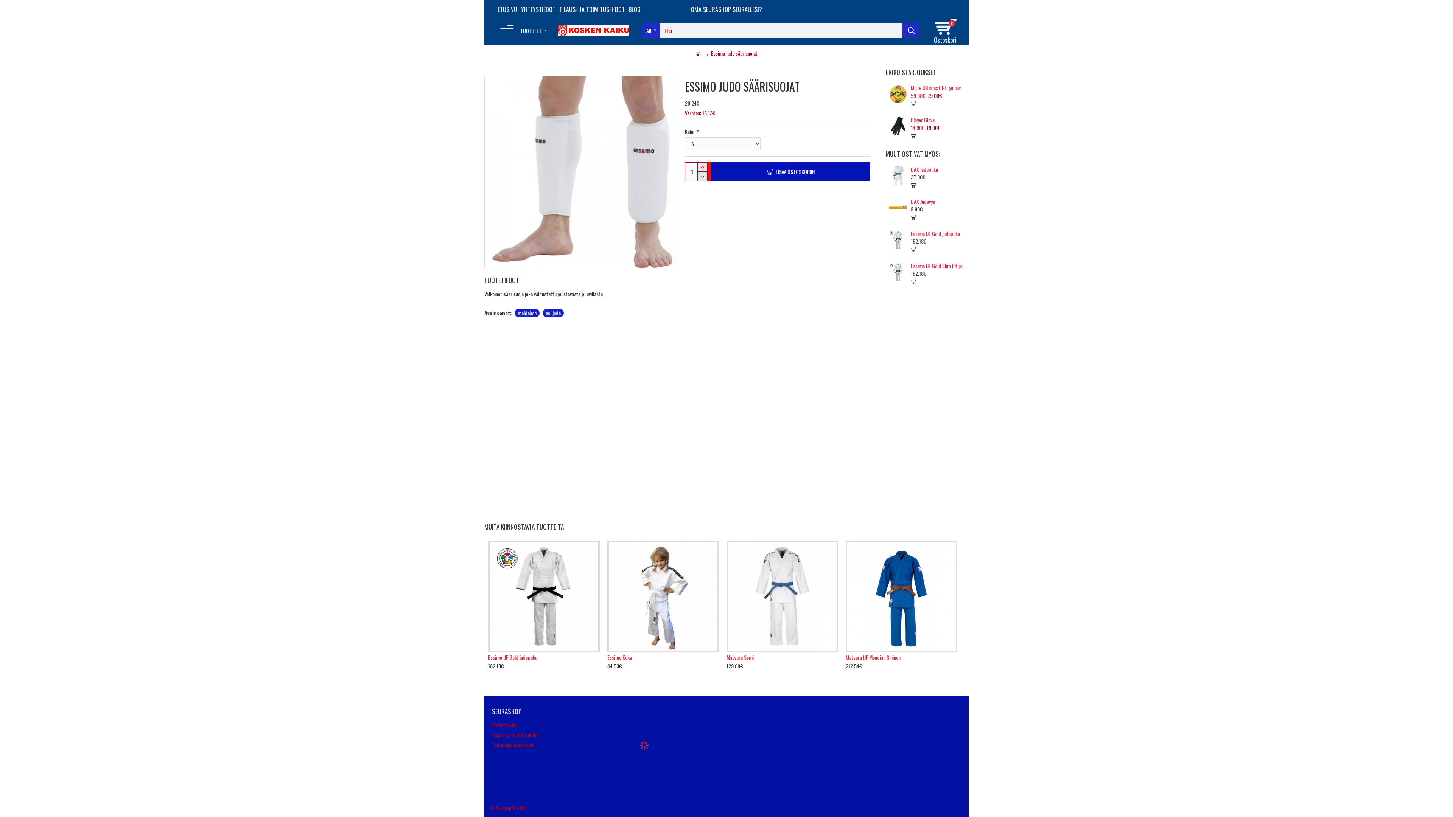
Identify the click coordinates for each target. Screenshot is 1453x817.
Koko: (690, 131)
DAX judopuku (924, 169)
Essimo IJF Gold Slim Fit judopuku (938, 265)
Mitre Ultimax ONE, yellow (936, 87)
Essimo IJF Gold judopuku (935, 233)
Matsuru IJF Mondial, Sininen (873, 657)
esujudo (553, 313)
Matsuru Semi (740, 657)
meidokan (527, 313)
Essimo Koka (619, 657)
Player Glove (923, 119)
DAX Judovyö (923, 201)
